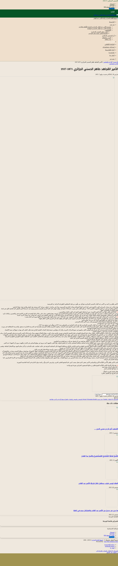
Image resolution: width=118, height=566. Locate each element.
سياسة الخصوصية (109, 544)
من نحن (112, 24)
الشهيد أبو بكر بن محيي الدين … (106, 428)
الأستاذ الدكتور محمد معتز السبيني (98, 33)
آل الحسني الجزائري (108, 35)
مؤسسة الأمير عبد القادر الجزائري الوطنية (99, 28)
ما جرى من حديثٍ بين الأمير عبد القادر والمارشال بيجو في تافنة (95, 510)
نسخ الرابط (98, 394)
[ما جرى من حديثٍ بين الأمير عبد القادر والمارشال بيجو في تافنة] (111, 506)
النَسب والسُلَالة (106, 38)
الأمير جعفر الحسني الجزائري (99, 32)
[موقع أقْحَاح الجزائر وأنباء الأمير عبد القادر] (105, 15)
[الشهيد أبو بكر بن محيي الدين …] (111, 425)
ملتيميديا (112, 52)
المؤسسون (108, 30)
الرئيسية (112, 22)
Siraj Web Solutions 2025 (111, 541)
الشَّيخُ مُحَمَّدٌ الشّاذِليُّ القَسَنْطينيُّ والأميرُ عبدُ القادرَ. (99, 456)
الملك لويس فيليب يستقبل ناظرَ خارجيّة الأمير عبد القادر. (98, 483)
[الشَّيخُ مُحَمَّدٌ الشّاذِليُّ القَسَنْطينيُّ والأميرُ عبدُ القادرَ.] (111, 452)
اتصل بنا (112, 55)
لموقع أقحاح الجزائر (97, 540)
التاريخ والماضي (110, 41)
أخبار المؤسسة (110, 50)
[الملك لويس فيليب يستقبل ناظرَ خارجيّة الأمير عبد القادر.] (111, 479)
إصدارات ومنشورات (109, 47)
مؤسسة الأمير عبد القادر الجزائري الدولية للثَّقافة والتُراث (95, 27)
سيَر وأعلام (108, 39)
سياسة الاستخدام (110, 546)
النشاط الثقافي (110, 44)
